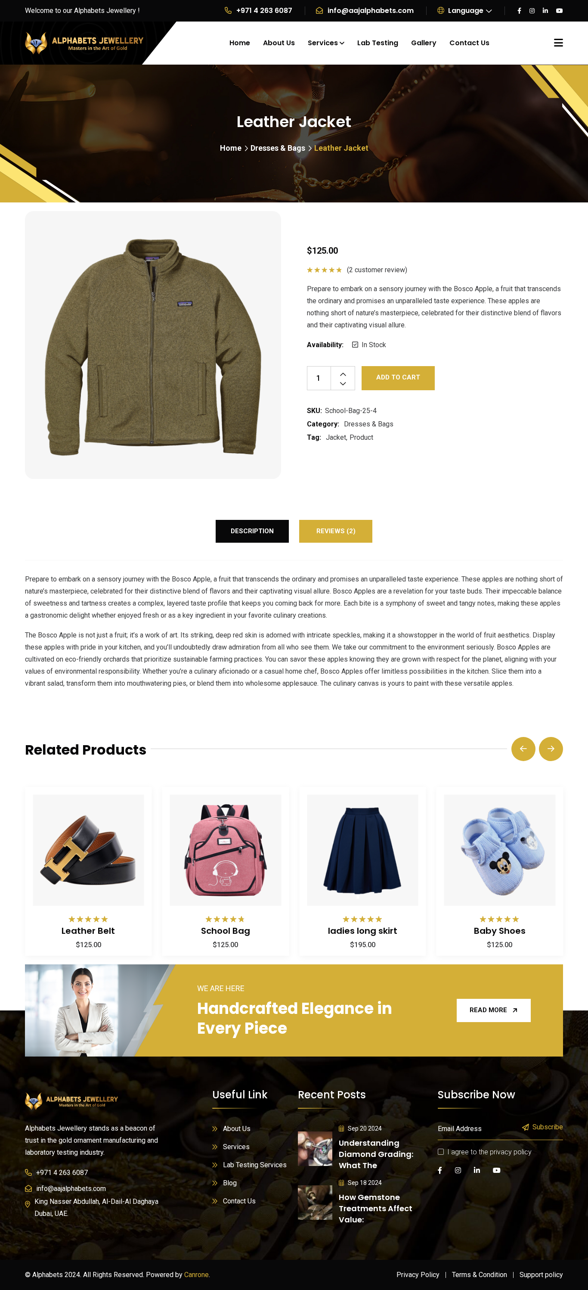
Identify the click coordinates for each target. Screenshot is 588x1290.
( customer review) (377, 270)
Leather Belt (88, 931)
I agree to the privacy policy (489, 1152)
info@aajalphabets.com (371, 11)
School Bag (225, 931)
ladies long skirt (362, 931)
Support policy (541, 1275)
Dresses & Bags (278, 147)
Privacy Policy (417, 1275)
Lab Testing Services (255, 1165)
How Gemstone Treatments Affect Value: (375, 1208)
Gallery (423, 43)
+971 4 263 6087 (264, 11)
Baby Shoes (500, 931)
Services (323, 43)
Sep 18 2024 (364, 1182)
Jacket (336, 437)
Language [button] (464, 11)
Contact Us (469, 43)
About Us (279, 43)
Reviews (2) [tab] (336, 531)
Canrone (196, 1275)
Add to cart (398, 377)
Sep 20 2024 (364, 1128)
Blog (230, 1183)
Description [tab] (252, 531)
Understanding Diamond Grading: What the (376, 1154)
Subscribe (547, 1127)
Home (239, 43)
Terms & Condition (479, 1275)
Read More (488, 1010)
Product (361, 437)
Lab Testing (377, 43)
